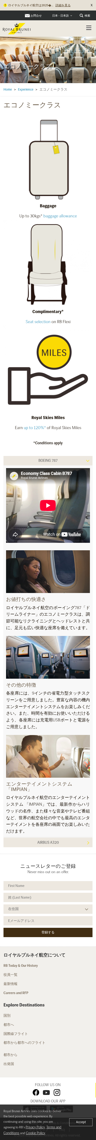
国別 (6, 1015)
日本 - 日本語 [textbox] (60, 15)
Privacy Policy (35, 1127)
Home (7, 90)
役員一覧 (10, 975)
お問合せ (36, 15)
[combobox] (62, 16)
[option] (48, 59)
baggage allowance (60, 216)
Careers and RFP (15, 993)
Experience (25, 90)
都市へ (8, 1025)
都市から (10, 1055)
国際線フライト (16, 1034)
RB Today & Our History (20, 966)
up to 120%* (35, 427)
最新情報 (10, 984)
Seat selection (38, 321)
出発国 (8, 1064)
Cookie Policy (35, 1133)
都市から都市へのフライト (24, 1043)
